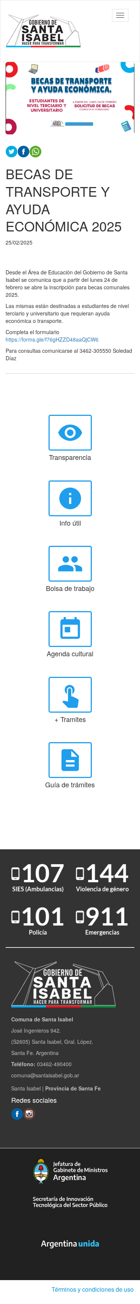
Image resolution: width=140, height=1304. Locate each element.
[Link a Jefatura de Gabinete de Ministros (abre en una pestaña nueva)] (70, 1170)
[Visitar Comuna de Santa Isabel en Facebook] (17, 1113)
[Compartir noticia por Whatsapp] (35, 151)
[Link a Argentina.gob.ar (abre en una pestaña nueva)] (70, 1244)
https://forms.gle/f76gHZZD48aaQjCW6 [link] (52, 339)
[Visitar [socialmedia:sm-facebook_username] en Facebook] (23, 151)
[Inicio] (43, 31)
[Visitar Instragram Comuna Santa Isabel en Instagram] (29, 1113)
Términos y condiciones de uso (93, 1289)
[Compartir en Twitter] (12, 151)
